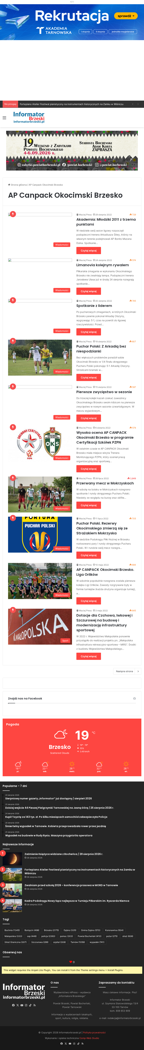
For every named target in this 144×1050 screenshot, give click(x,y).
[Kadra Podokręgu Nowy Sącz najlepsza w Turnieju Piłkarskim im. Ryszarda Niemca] (12, 905)
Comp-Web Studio (89, 1038)
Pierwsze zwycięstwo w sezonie (104, 391)
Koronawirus (114, 930)
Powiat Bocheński (89, 936)
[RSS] (34, 1005)
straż (127, 936)
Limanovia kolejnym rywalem (102, 265)
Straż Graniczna (16, 942)
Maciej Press (85, 214)
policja (48, 936)
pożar (111, 936)
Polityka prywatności (94, 1032)
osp (32, 936)
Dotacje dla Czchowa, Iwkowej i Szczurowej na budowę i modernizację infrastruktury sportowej (104, 623)
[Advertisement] (72, 74)
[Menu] (4, 119)
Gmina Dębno (90, 930)
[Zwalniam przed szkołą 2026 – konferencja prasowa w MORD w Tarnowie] (12, 890)
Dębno (70, 930)
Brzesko (51, 930)
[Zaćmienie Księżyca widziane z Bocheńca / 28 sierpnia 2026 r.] (12, 858)
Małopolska (13, 936)
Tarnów (78, 942)
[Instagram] (26, 1005)
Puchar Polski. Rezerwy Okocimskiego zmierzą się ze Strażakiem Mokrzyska (102, 528)
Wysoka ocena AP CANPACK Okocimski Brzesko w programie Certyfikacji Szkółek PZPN (105, 437)
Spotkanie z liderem (94, 305)
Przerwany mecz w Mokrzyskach (105, 483)
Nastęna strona (124, 671)
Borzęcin (32, 930)
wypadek (97, 942)
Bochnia (12, 930)
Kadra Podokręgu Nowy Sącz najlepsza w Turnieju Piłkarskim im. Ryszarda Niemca (77, 901)
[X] (18, 1005)
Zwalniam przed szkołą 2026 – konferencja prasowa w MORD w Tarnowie (60, 104)
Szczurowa (39, 942)
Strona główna (18, 184)
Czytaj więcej (89, 250)
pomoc (66, 936)
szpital (59, 942)
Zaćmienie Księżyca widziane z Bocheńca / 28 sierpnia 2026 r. (64, 854)
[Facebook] (13, 1005)
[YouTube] (22, 1005)
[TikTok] (30, 1005)
